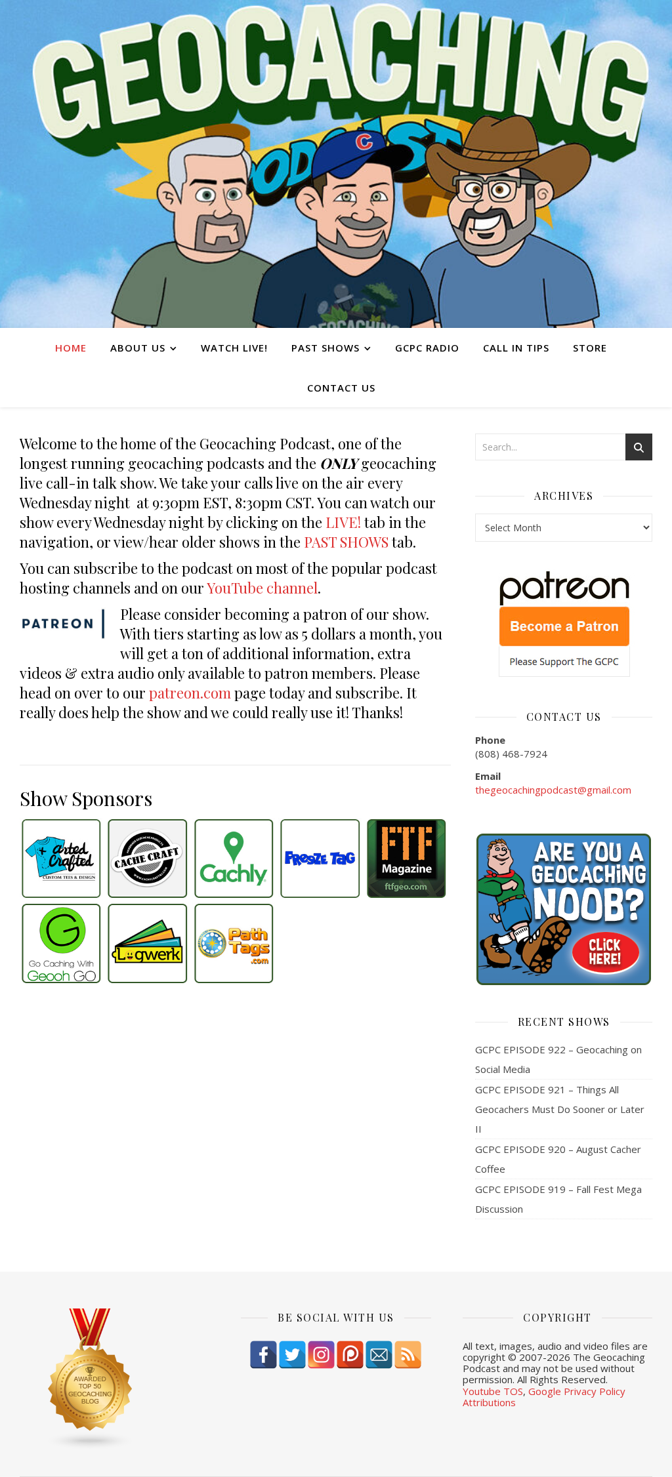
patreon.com (190, 692)
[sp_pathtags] (233, 943)
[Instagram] (321, 1355)
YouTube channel (262, 587)
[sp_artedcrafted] (61, 858)
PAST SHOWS (346, 542)
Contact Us (341, 387)
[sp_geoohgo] (61, 943)
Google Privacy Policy (576, 1391)
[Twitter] (292, 1355)
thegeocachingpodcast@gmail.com (553, 789)
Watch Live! (234, 347)
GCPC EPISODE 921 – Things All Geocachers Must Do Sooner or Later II (559, 1109)
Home (71, 347)
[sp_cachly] (233, 858)
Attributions (489, 1402)
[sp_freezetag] (319, 858)
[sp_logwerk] (147, 943)
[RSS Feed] (408, 1355)
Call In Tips (516, 347)
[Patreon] (350, 1355)
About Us (137, 347)
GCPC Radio (427, 347)
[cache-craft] (147, 858)
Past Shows (325, 347)
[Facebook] (263, 1355)
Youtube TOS (493, 1391)
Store (590, 347)
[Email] (379, 1355)
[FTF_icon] (406, 858)
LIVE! (343, 522)
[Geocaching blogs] (114, 1379)
